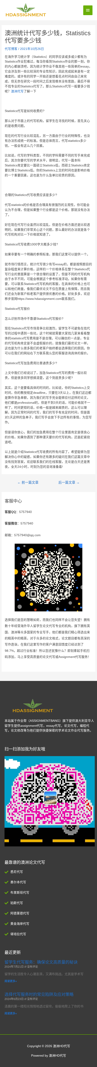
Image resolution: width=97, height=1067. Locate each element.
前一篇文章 (28, 482)
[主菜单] (88, 10)
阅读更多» (11, 981)
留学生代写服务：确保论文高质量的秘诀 (41, 962)
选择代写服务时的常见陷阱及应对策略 (39, 994)
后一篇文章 (69, 482)
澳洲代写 (17, 91)
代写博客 (11, 49)
